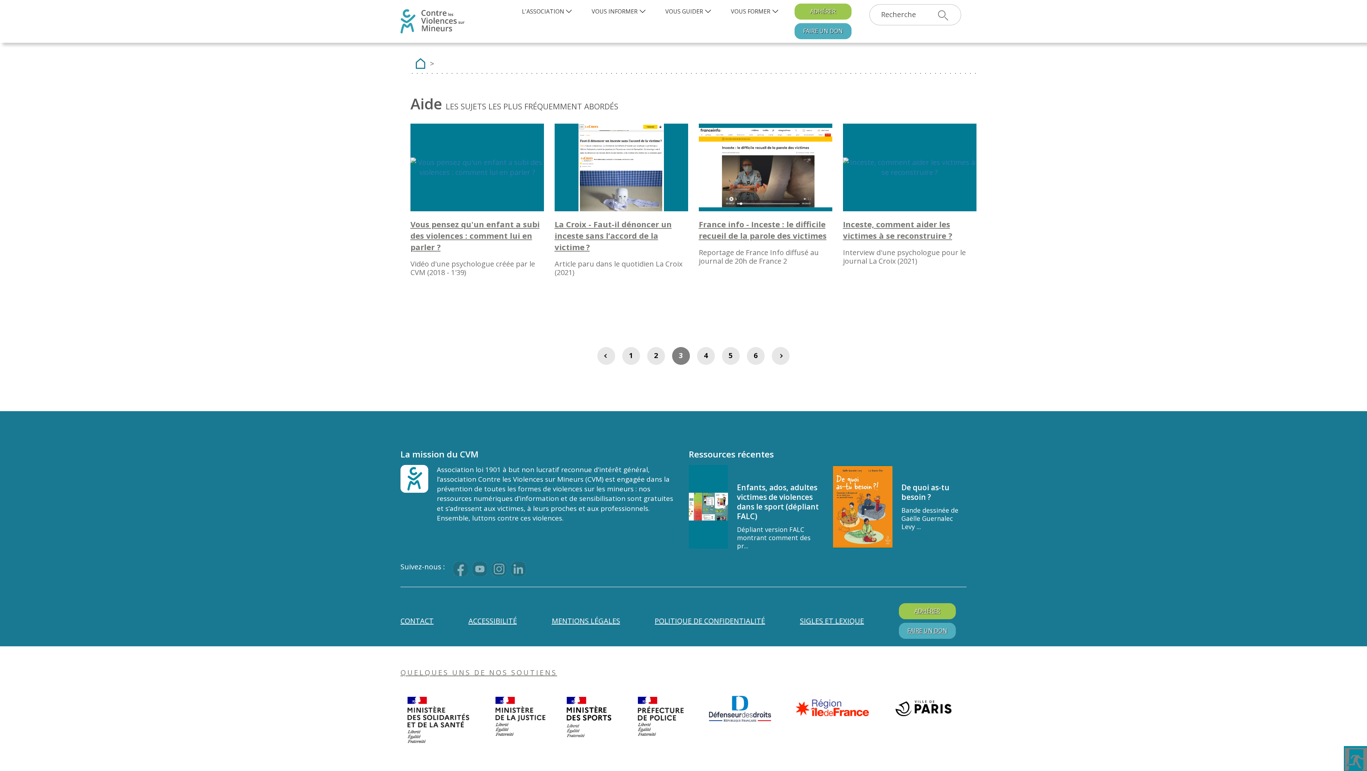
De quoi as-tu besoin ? (925, 492)
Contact (417, 621)
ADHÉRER (823, 11)
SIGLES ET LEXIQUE (832, 621)
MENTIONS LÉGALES (586, 621)
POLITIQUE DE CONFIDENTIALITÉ (710, 621)
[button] (547, 11)
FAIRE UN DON (927, 631)
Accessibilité (492, 621)
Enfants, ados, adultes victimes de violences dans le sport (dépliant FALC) (778, 501)
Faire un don (823, 31)
